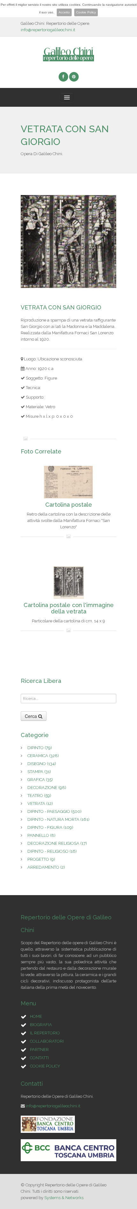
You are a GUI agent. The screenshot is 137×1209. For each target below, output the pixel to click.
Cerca (31, 716)
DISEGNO (41, 763)
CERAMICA (43, 755)
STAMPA (39, 771)
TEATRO (39, 795)
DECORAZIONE (46, 787)
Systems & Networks (63, 1197)
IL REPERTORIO (45, 1033)
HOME (36, 1016)
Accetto (64, 12)
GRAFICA (40, 779)
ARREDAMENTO (46, 867)
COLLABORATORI (47, 1041)
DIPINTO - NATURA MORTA (58, 819)
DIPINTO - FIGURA (50, 827)
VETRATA (40, 803)
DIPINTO (39, 747)
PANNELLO (41, 835)
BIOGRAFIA (41, 1024)
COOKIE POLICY (45, 1066)
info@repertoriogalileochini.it (48, 29)
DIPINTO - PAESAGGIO (54, 811)
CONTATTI (39, 1057)
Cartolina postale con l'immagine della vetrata (69, 608)
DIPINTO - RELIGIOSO (52, 851)
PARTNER (39, 1049)
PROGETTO (41, 859)
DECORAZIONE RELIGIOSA (57, 843)
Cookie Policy (86, 12)
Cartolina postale (68, 505)
